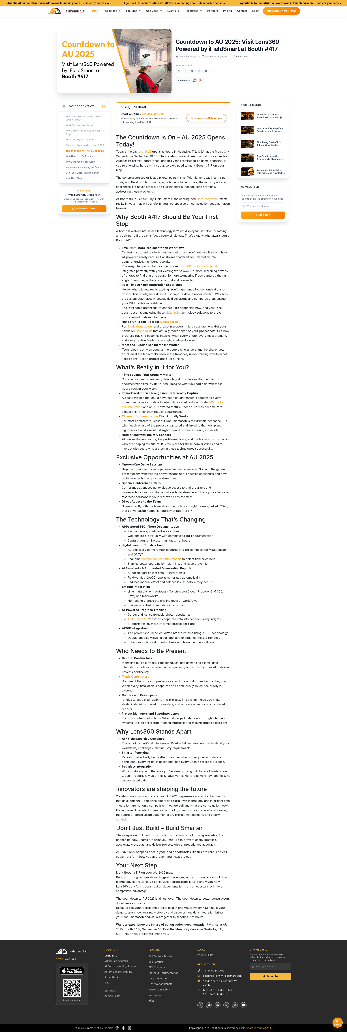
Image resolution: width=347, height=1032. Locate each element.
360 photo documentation (203, 266)
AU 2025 (145, 151)
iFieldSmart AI (137, 619)
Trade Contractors (140, 326)
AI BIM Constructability (118, 971)
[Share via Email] (206, 71)
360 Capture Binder (160, 956)
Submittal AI (111, 977)
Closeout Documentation (140, 416)
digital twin (173, 312)
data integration (208, 199)
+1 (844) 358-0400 (213, 970)
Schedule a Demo (86, 208)
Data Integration (158, 978)
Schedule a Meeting (281, 10)
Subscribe (272, 976)
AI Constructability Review (120, 966)
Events (171, 10)
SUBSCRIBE (263, 215)
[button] (173, 106)
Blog (95, 11)
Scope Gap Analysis (116, 960)
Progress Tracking (159, 989)
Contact (242, 10)
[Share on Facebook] (185, 71)
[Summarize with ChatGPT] (194, 80)
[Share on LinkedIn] (199, 71)
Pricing (227, 10)
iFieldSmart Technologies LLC (256, 1028)
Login (255, 10)
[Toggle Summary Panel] (225, 107)
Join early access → (96, 3)
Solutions (111, 10)
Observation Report (160, 984)
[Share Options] (178, 71)
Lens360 (109, 955)
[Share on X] (192, 71)
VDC (106, 982)
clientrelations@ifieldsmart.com (222, 975)
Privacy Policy (205, 954)
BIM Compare (157, 967)
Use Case (152, 10)
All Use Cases (112, 995)
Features (131, 10)
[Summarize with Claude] (200, 80)
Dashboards (169, 322)
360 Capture (156, 962)
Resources (191, 10)
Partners (212, 10)
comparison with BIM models (161, 559)
